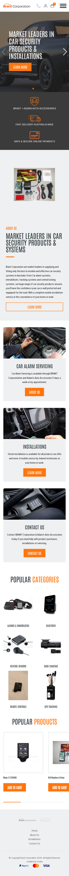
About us (34, 392)
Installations (34, 839)
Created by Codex (34, 861)
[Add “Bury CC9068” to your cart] (14, 787)
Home (35, 830)
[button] (65, 52)
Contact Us (34, 553)
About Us (34, 835)
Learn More (20, 67)
